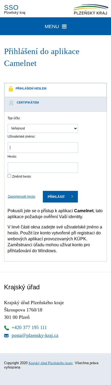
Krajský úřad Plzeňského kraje (51, 363)
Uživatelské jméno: (21, 136)
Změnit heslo (21, 176)
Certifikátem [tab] (28, 102)
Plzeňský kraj (14, 9)
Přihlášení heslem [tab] (31, 88)
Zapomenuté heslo (21, 196)
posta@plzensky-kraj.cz (35, 335)
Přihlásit (56, 197)
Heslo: (12, 156)
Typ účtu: (14, 118)
